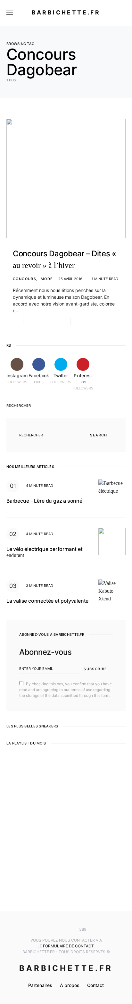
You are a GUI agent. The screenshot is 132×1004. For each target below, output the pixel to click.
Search (98, 435)
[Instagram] (47, 929)
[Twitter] (66, 929)
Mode (47, 279)
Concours (24, 279)
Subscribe (95, 669)
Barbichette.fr (66, 12)
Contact (95, 985)
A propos (69, 985)
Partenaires (40, 985)
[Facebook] (56, 929)
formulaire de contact (68, 946)
